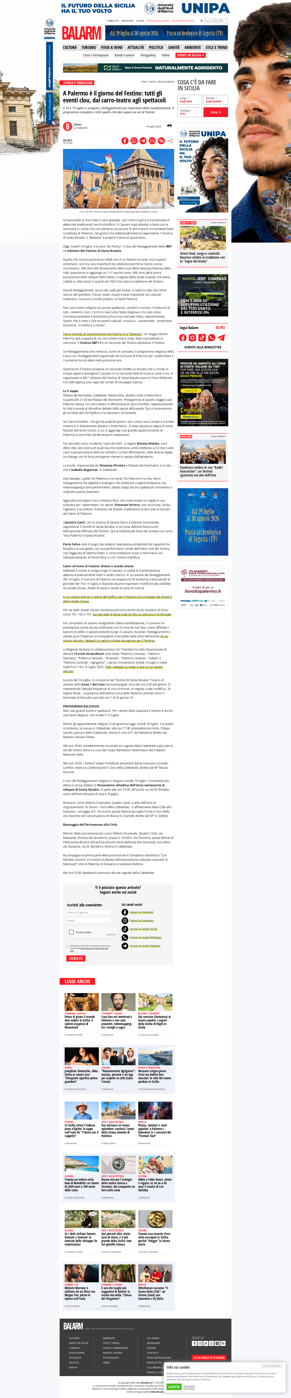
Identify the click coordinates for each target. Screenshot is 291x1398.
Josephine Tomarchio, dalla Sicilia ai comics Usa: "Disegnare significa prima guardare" (81, 1076)
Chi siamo (153, 1338)
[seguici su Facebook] (194, 1343)
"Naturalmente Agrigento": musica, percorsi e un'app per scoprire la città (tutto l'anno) (118, 1076)
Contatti (152, 1352)
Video (166, 55)
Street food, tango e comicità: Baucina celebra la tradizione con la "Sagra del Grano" (202, 257)
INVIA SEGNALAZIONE (158, 20)
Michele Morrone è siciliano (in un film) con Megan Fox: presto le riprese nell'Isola (80, 1293)
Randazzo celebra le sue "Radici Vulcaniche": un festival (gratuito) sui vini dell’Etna (201, 471)
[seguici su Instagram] (200, 1343)
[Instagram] (125, 920)
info (221, 1373)
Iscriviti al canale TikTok (143, 928)
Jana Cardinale (110, 1306)
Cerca (214, 112)
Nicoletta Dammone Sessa (153, 1089)
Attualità (75, 1357)
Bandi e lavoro (125, 55)
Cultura (152, 81)
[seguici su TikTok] (205, 1343)
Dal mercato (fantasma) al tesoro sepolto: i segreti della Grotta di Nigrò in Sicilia (154, 1022)
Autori (151, 1347)
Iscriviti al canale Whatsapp (145, 937)
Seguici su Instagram (142, 920)
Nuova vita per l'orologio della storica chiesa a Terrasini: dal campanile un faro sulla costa (118, 1184)
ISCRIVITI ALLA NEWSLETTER (202, 347)
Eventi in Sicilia (78, 1343)
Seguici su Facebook (141, 912)
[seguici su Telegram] (217, 1343)
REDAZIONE (127, 20)
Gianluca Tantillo (75, 1034)
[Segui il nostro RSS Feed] (222, 1343)
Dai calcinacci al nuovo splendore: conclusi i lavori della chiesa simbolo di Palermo (117, 1130)
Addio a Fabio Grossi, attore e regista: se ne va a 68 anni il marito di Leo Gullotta (155, 1184)
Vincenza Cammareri (76, 1089)
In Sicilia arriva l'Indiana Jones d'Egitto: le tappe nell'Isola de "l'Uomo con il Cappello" (81, 1130)
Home (144, 81)
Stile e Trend (111, 1343)
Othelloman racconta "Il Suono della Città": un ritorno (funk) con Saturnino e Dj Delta (153, 1293)
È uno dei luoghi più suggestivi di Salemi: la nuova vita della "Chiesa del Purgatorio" (116, 1293)
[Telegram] (125, 945)
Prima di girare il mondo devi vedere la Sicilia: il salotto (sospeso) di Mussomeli (80, 1022)
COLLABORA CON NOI (183, 20)
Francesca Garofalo (150, 1034)
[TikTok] (125, 928)
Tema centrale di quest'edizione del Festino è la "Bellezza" (102, 334)
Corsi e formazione (96, 55)
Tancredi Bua (73, 1306)
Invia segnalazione (159, 1357)
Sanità (73, 1367)
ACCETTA (174, 1387)
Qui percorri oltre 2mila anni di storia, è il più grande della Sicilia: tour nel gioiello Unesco (116, 1239)
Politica (74, 1362)
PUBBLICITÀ (113, 20)
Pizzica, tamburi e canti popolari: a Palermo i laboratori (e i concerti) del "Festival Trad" (154, 1130)
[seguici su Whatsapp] (211, 1343)
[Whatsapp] (125, 937)
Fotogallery (148, 55)
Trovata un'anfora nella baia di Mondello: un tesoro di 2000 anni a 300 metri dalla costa (82, 1184)
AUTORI (140, 20)
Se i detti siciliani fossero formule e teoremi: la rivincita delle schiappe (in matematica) (81, 1239)
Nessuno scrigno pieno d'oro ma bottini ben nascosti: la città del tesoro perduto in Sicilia (154, 1076)
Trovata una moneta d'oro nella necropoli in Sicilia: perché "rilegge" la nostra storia (154, 1239)
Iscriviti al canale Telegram (145, 945)
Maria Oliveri (110, 1143)
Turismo (74, 1347)
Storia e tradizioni (166, 81)
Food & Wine (77, 1352)
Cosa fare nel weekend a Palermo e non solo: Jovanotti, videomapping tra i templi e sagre (116, 1022)
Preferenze (189, 1387)
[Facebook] (125, 912)
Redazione (108, 1034)
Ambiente (109, 1338)
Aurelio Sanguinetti (75, 1197)
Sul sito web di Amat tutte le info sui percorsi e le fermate (132, 614)
